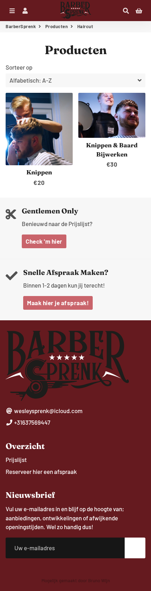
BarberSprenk (21, 26)
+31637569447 (31, 422)
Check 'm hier (44, 241)
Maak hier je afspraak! (58, 302)
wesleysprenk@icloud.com (48, 410)
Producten (56, 26)
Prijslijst (16, 459)
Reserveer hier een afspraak (41, 471)
